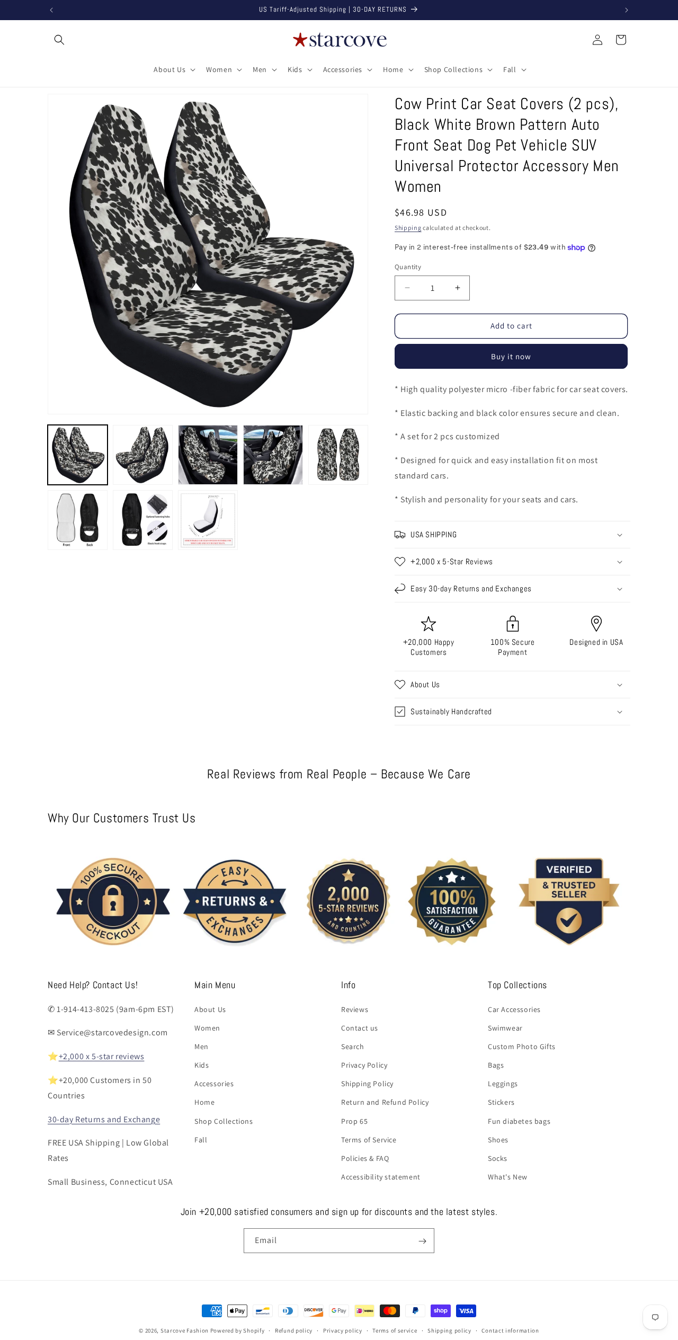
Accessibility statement (381, 1177)
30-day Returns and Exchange (104, 1118)
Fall (200, 1139)
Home (204, 1102)
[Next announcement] (626, 10)
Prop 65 (354, 1120)
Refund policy (294, 1330)
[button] (59, 39)
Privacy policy (342, 1330)
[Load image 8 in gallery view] (208, 520)
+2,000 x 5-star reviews (102, 1056)
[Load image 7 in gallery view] (143, 520)
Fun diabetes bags (519, 1120)
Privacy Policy (364, 1065)
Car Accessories (514, 1009)
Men (201, 1046)
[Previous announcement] (51, 10)
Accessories (214, 1083)
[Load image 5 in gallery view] (338, 455)
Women (207, 1027)
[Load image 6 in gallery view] (78, 520)
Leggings (503, 1083)
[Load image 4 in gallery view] (273, 455)
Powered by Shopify (237, 1330)
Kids (201, 1065)
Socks (497, 1158)
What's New (508, 1177)
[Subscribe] (422, 1241)
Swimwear (505, 1027)
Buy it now (511, 356)
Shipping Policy (367, 1083)
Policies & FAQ (365, 1158)
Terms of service (394, 1330)
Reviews (354, 1009)
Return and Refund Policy (385, 1102)
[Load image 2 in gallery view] (143, 455)
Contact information (510, 1330)
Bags (496, 1065)
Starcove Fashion (184, 1330)
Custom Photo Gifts (522, 1046)
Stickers (501, 1102)
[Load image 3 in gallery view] (208, 455)
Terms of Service (369, 1139)
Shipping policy (449, 1330)
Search (352, 1046)
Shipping (408, 228)
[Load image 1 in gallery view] (78, 455)
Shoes (498, 1139)
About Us (210, 1009)
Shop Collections (223, 1120)
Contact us (359, 1027)
